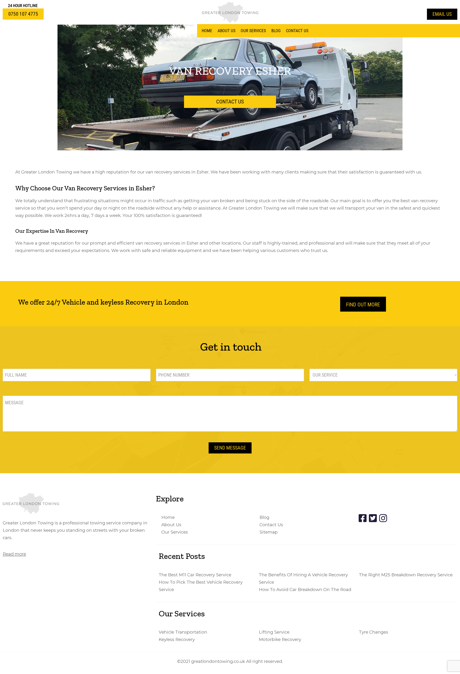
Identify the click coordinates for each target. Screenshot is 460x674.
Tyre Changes (373, 632)
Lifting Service (274, 632)
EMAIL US (442, 14)
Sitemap (268, 532)
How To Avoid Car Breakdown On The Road (305, 589)
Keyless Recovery (177, 639)
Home (207, 30)
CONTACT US (230, 101)
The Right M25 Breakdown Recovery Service (406, 574)
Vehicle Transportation (183, 632)
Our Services (253, 30)
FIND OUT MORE (363, 304)
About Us (226, 30)
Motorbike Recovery (280, 639)
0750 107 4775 (23, 14)
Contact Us (297, 30)
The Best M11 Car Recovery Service (195, 574)
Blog (276, 30)
